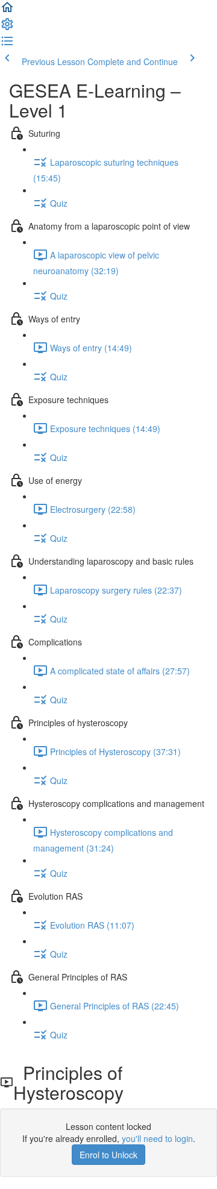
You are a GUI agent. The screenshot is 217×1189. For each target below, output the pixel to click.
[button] (7, 11)
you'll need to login (157, 1138)
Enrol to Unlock (108, 1155)
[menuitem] (7, 28)
